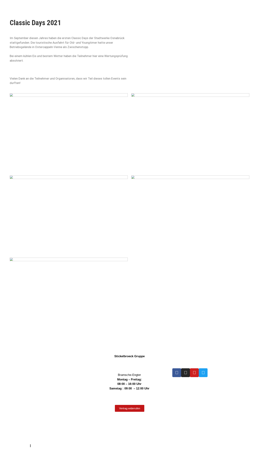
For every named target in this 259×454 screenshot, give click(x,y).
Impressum (9, 414)
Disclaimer (9, 423)
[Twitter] (203, 372)
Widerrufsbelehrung (16, 427)
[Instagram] (185, 372)
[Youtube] (194, 372)
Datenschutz (10, 418)
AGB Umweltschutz (15, 445)
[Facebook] (176, 372)
